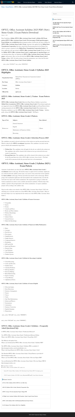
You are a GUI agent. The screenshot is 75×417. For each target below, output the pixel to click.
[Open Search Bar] (73, 2)
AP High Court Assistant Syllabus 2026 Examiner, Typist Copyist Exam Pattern (20, 396)
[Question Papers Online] (8, 2)
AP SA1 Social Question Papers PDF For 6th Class (63, 41)
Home (19, 2)
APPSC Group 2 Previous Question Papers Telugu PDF (14, 391)
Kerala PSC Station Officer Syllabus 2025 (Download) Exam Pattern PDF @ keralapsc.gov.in (23, 371)
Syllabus (40, 2)
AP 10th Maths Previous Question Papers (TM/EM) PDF (62, 23)
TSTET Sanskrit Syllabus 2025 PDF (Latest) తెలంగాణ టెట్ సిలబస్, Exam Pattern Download (23, 375)
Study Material (48, 2)
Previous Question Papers (29, 2)
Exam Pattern (9, 7)
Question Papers (58, 2)
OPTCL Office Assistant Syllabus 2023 (11, 367)
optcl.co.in (22, 367)
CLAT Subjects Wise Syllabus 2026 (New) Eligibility (13, 405)
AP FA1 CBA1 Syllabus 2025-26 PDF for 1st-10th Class (14, 383)
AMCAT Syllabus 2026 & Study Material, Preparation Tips (15, 387)
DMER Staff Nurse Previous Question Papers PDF (63, 27)
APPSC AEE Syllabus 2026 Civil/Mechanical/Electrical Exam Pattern (17, 400)
